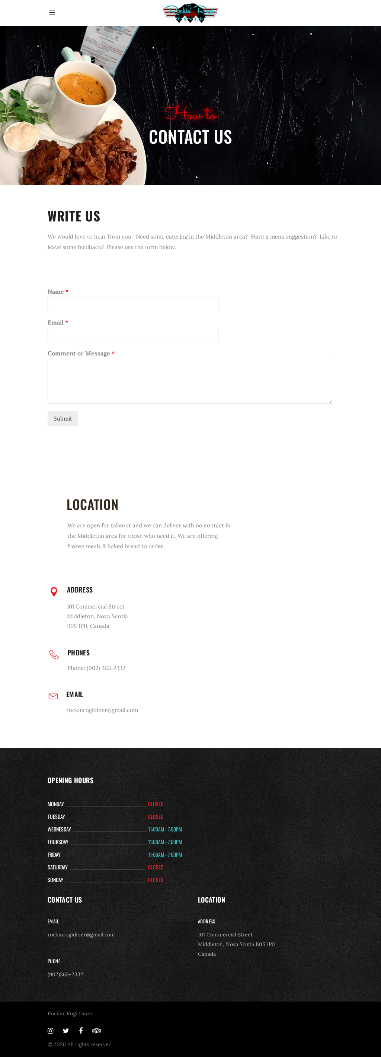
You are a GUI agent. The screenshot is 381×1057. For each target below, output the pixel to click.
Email (58, 322)
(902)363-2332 (65, 974)
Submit (63, 418)
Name (58, 291)
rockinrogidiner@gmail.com (81, 934)
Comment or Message (81, 353)
